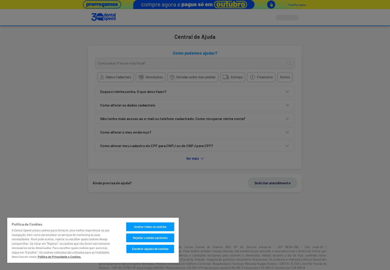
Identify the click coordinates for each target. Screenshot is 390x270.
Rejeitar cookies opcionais (150, 238)
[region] (93, 240)
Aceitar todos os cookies (150, 226)
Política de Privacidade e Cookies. (59, 256)
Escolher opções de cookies (150, 249)
